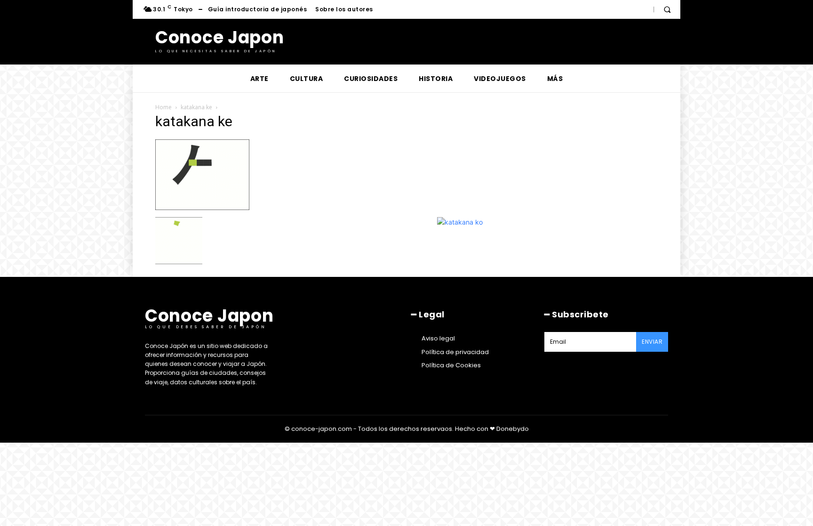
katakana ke (196, 107)
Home (163, 107)
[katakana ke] (202, 207)
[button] (667, 9)
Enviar (652, 342)
